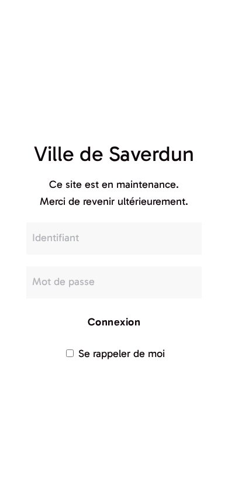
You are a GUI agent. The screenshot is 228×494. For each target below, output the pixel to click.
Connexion (114, 321)
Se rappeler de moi (120, 353)
